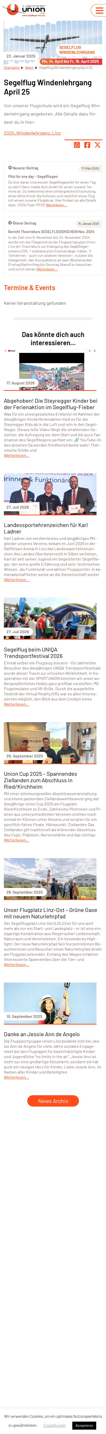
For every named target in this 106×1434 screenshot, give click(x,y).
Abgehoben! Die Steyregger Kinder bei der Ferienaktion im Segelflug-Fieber (51, 403)
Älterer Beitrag (24, 223)
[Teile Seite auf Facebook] (87, 145)
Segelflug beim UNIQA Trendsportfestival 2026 (33, 652)
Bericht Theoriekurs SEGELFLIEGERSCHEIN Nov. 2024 (51, 231)
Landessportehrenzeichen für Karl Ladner (46, 527)
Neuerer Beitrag (25, 168)
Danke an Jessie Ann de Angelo (42, 1034)
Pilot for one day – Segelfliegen (33, 176)
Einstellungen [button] (54, 1425)
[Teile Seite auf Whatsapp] (77, 145)
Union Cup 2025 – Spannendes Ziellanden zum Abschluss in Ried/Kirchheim (40, 780)
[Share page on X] (97, 145)
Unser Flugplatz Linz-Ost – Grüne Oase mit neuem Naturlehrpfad (50, 912)
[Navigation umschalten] (99, 10)
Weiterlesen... (47, 269)
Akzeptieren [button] (84, 1425)
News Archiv (53, 1100)
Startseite (11, 67)
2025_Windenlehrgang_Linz (32, 133)
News (29, 67)
